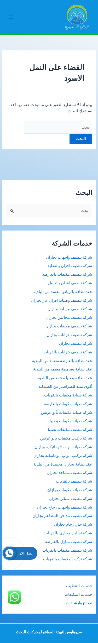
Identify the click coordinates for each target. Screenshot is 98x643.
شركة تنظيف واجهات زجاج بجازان (64, 507)
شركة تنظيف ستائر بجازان (70, 498)
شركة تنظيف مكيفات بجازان (68, 326)
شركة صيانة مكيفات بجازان (69, 490)
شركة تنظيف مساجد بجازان (69, 472)
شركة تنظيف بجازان (75, 343)
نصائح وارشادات (79, 602)
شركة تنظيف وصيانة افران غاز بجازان (61, 300)
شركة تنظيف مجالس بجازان (68, 317)
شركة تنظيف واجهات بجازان (69, 257)
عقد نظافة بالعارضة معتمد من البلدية (62, 360)
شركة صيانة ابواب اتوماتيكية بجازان (63, 447)
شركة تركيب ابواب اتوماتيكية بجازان (62, 455)
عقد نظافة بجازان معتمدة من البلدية (62, 464)
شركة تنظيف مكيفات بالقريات (67, 550)
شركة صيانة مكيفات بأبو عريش (66, 412)
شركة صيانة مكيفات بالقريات (68, 395)
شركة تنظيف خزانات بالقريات (67, 352)
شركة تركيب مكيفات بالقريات (67, 559)
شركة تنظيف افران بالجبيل (70, 283)
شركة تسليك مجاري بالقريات (68, 533)
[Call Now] (9, 553)
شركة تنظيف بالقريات (74, 481)
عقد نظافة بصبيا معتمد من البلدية (65, 377)
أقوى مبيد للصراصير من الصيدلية (65, 386)
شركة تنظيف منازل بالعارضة (68, 541)
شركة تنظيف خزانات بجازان (69, 334)
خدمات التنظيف (79, 585)
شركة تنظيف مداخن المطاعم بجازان (62, 515)
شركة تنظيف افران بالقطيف (68, 265)
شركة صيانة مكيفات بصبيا (71, 421)
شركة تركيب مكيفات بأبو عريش (66, 438)
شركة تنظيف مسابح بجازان (70, 309)
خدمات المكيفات (78, 594)
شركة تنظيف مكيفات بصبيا (70, 429)
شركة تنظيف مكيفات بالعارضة (66, 274)
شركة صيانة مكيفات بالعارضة (68, 403)
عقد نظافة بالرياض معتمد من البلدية (62, 291)
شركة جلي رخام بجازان (73, 524)
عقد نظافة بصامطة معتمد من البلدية (62, 369)
